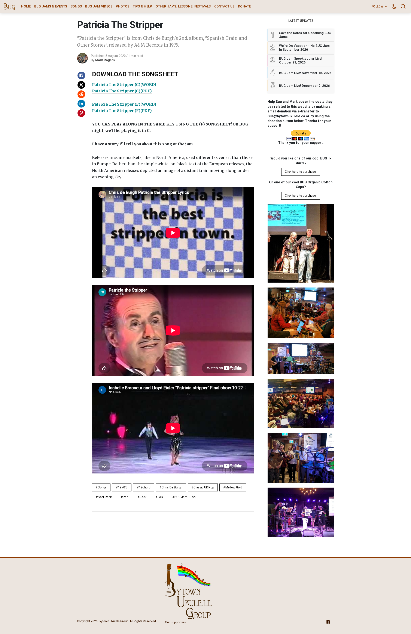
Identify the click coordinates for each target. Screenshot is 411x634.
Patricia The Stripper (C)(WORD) (124, 84)
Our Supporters (175, 622)
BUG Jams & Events (50, 6)
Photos (122, 6)
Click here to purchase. (301, 171)
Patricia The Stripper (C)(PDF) (122, 90)
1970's (123, 487)
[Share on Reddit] (81, 94)
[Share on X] (81, 85)
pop (125, 497)
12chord (144, 487)
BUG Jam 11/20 (185, 497)
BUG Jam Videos (98, 6)
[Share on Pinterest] (81, 113)
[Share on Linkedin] (81, 104)
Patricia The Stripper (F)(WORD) (124, 104)
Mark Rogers (105, 60)
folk (160, 497)
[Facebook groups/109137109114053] (328, 621)
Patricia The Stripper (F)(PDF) (122, 110)
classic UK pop (204, 487)
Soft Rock (105, 497)
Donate (244, 6)
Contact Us (224, 6)
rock (143, 497)
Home (26, 6)
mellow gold (233, 487)
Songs (76, 6)
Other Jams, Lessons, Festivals (183, 6)
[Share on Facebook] (81, 75)
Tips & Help (142, 6)
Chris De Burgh (172, 487)
